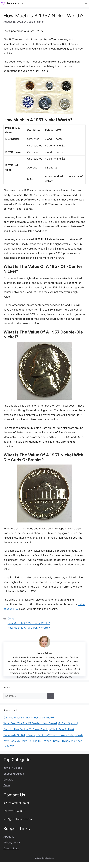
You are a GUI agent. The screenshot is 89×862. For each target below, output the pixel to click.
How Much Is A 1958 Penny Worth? (29, 623)
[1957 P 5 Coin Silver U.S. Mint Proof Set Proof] (44, 95)
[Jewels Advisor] (12, 3)
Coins (11, 618)
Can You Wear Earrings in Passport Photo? (28, 717)
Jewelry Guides (12, 767)
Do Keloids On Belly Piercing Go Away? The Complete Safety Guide (43, 735)
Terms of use (11, 848)
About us (8, 836)
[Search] (50, 696)
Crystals (8, 779)
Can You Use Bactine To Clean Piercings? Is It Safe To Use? (38, 729)
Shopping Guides (13, 773)
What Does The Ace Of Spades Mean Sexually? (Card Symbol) (40, 723)
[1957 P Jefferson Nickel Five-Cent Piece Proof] (44, 371)
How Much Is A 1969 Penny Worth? (29, 627)
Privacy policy (11, 842)
